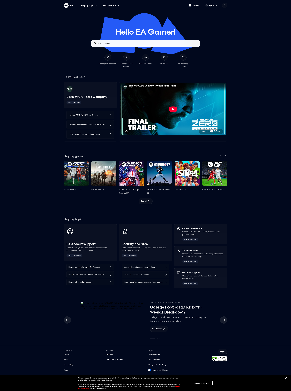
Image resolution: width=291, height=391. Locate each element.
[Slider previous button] (67, 320)
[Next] (225, 156)
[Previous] (220, 156)
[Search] (224, 5)
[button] (90, 115)
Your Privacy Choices (160, 370)
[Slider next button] (223, 320)
